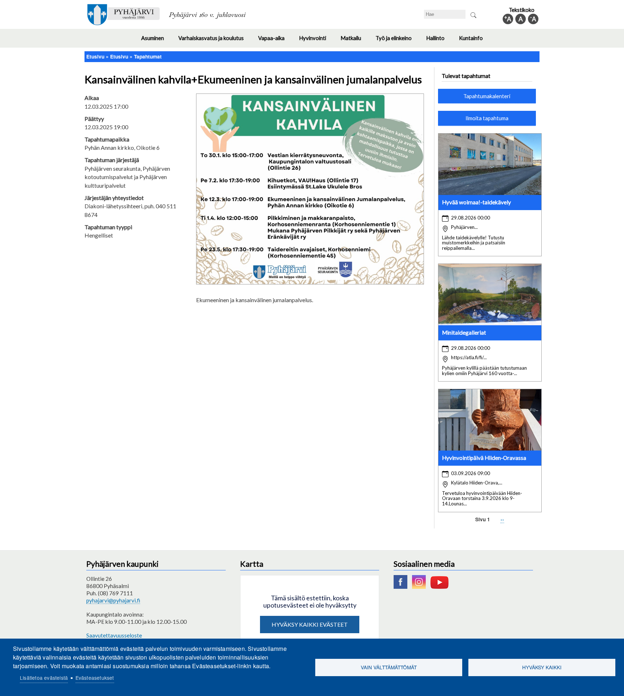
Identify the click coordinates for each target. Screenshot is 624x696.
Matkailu (354, 41)
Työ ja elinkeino (397, 41)
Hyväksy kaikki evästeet (310, 624)
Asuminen (156, 41)
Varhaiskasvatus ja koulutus (214, 41)
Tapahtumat (148, 56)
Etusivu (95, 56)
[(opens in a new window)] (402, 586)
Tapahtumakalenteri (486, 96)
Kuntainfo (474, 41)
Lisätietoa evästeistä (44, 677)
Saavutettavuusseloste (114, 635)
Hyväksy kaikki (542, 667)
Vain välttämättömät (389, 667)
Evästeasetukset (94, 677)
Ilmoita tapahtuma (486, 118)
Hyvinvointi (316, 41)
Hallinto (439, 41)
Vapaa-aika (275, 41)
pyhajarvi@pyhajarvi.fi (113, 600)
